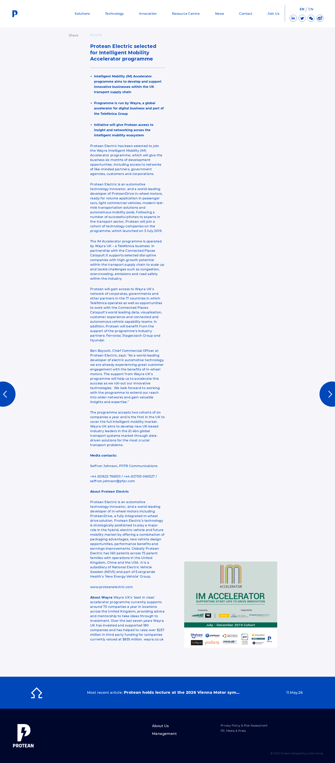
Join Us (273, 14)
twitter (302, 18)
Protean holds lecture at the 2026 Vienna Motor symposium (182, 692)
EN (302, 9)
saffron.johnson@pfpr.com (112, 481)
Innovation (148, 14)
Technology (114, 14)
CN (310, 9)
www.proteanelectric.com (111, 587)
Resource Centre (186, 14)
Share (74, 35)
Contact (245, 14)
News (219, 14)
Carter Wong (315, 753)
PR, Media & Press (233, 731)
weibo (319, 18)
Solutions (82, 14)
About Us (160, 726)
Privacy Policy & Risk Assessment (244, 725)
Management (164, 734)
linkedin (293, 18)
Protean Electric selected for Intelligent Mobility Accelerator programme (123, 52)
